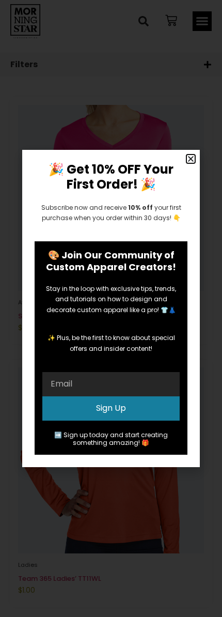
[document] (111, 308)
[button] (191, 159)
